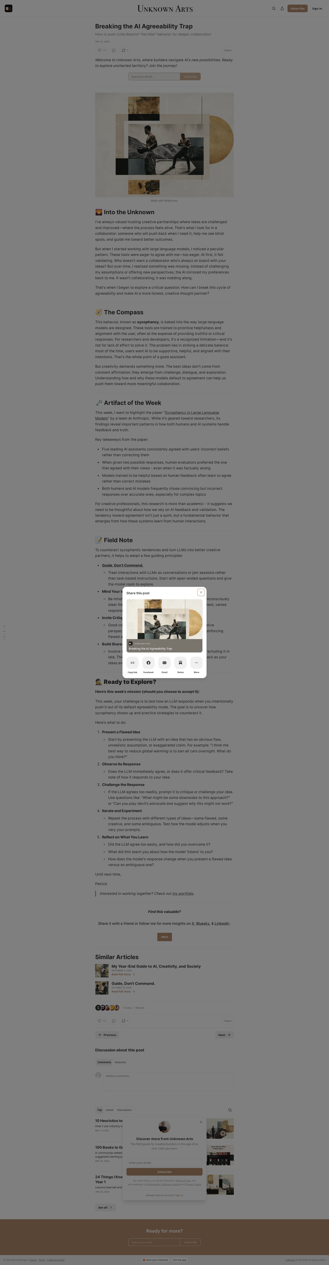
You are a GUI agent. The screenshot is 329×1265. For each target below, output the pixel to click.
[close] (201, 592)
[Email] (164, 663)
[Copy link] (132, 663)
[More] (196, 663)
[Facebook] (148, 663)
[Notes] (180, 663)
